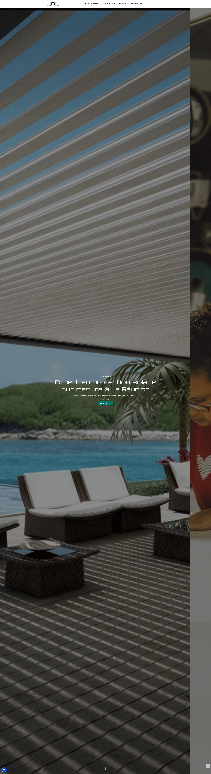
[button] (4, 770)
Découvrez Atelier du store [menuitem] (91, 3)
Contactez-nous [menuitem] (122, 3)
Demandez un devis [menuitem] (136, 3)
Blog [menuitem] (113, 3)
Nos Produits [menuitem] (106, 3)
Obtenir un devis (105, 403)
